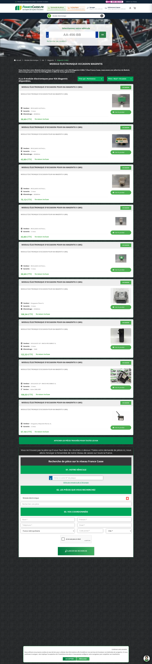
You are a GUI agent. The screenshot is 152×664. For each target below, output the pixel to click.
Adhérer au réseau (131, 2)
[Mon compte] (130, 8)
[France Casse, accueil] (29, 8)
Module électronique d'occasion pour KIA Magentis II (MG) (52, 87)
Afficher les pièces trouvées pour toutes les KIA (76, 440)
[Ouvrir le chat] (146, 659)
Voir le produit (119, 112)
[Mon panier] (135, 8)
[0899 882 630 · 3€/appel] (114, 2)
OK (102, 35)
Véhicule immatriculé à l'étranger (76, 482)
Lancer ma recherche (77, 551)
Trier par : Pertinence (91, 79)
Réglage (83, 659)
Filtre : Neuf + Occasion (120, 79)
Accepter (69, 659)
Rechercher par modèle (56, 41)
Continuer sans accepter (119, 649)
